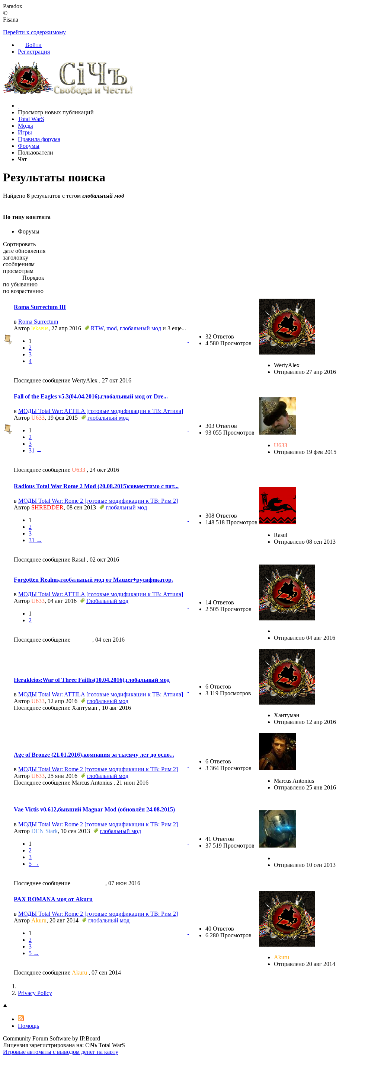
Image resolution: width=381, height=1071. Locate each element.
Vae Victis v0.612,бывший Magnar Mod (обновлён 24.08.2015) (94, 809)
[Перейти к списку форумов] (68, 93)
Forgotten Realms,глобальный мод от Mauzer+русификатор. (93, 579)
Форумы (28, 146)
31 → (35, 450)
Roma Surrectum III (40, 307)
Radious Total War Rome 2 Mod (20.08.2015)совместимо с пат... (96, 486)
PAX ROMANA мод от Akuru (53, 899)
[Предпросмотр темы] (188, 340)
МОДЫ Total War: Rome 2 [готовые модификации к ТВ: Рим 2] (98, 501)
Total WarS (31, 119)
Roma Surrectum (38, 321)
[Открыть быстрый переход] (18, 105)
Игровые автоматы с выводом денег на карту (60, 1052)
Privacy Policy (35, 993)
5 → (34, 864)
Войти (33, 45)
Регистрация (34, 51)
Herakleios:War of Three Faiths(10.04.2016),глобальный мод (92, 680)
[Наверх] (5, 1005)
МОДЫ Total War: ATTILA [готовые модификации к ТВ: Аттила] (100, 411)
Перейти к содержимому (34, 32)
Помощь (28, 1026)
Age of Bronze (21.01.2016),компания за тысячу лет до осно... (94, 754)
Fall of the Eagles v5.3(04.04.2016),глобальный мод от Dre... (91, 396)
